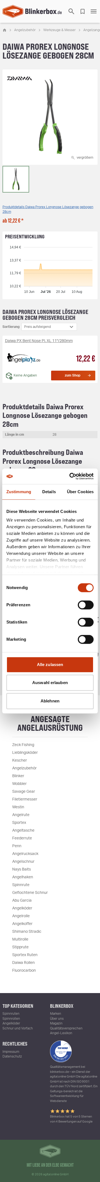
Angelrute (20, 815)
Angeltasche (23, 830)
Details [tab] (49, 491)
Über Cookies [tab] (80, 491)
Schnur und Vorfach (17, 1028)
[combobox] (49, 327)
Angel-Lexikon (61, 1033)
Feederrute (22, 838)
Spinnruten (10, 1013)
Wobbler (19, 784)
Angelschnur (23, 862)
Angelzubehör (25, 30)
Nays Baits (21, 869)
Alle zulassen (50, 664)
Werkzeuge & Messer (59, 30)
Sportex (19, 823)
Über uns (57, 1018)
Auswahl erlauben (50, 682)
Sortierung (10, 326)
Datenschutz (12, 1056)
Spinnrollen (11, 1018)
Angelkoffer (22, 924)
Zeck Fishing (23, 745)
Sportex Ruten (25, 955)
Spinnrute (20, 885)
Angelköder (22, 908)
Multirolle (20, 939)
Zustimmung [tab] (18, 491)
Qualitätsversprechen (66, 1028)
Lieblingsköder (25, 753)
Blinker (18, 776)
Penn (16, 846)
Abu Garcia (22, 900)
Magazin (56, 1023)
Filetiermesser (24, 799)
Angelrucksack (25, 854)
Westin (18, 807)
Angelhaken (22, 877)
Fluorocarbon (24, 970)
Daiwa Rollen (23, 963)
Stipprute (20, 947)
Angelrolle (21, 916)
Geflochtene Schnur (30, 893)
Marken (55, 1013)
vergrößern (85, 157)
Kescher (19, 760)
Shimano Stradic (26, 932)
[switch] (86, 604)
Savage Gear (23, 792)
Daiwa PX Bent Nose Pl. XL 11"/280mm (39, 341)
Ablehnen (50, 701)
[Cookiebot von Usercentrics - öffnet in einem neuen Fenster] (71, 476)
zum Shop (72, 375)
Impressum (10, 1051)
